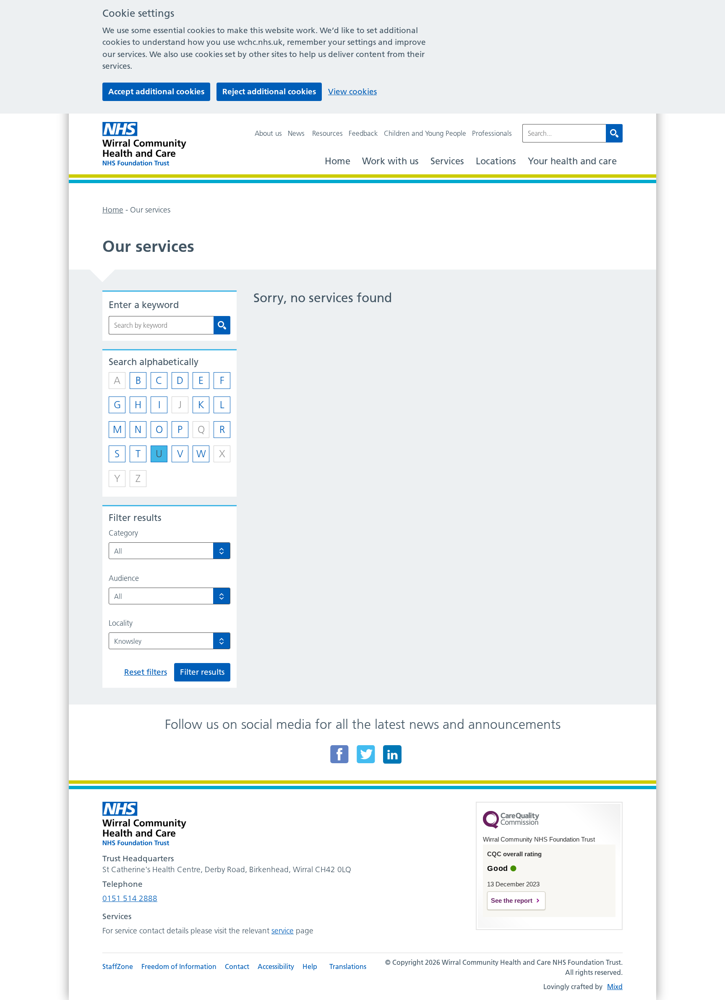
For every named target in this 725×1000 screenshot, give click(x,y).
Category (123, 533)
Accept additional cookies (156, 91)
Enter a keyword (144, 305)
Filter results (202, 672)
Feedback (363, 133)
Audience (124, 578)
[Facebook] (339, 754)
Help (310, 966)
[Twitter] (366, 754)
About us (268, 133)
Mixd (615, 986)
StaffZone (117, 966)
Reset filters (145, 672)
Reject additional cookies (269, 91)
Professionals (492, 133)
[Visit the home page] (144, 144)
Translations (347, 966)
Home (337, 161)
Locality (121, 623)
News (296, 133)
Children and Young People (425, 133)
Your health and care (572, 161)
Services (447, 161)
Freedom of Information (178, 966)
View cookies (352, 91)
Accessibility (276, 966)
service (282, 930)
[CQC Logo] (511, 826)
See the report (511, 900)
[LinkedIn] (392, 754)
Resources (327, 133)
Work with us (390, 161)
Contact (237, 966)
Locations (496, 161)
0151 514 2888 (129, 898)
